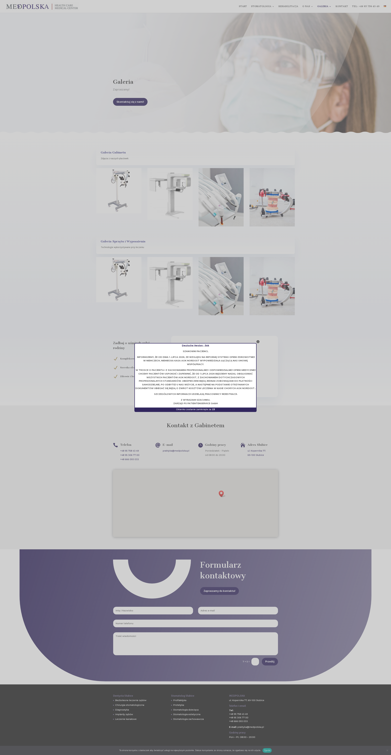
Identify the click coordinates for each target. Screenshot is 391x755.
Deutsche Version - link (195, 345)
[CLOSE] (257, 341)
